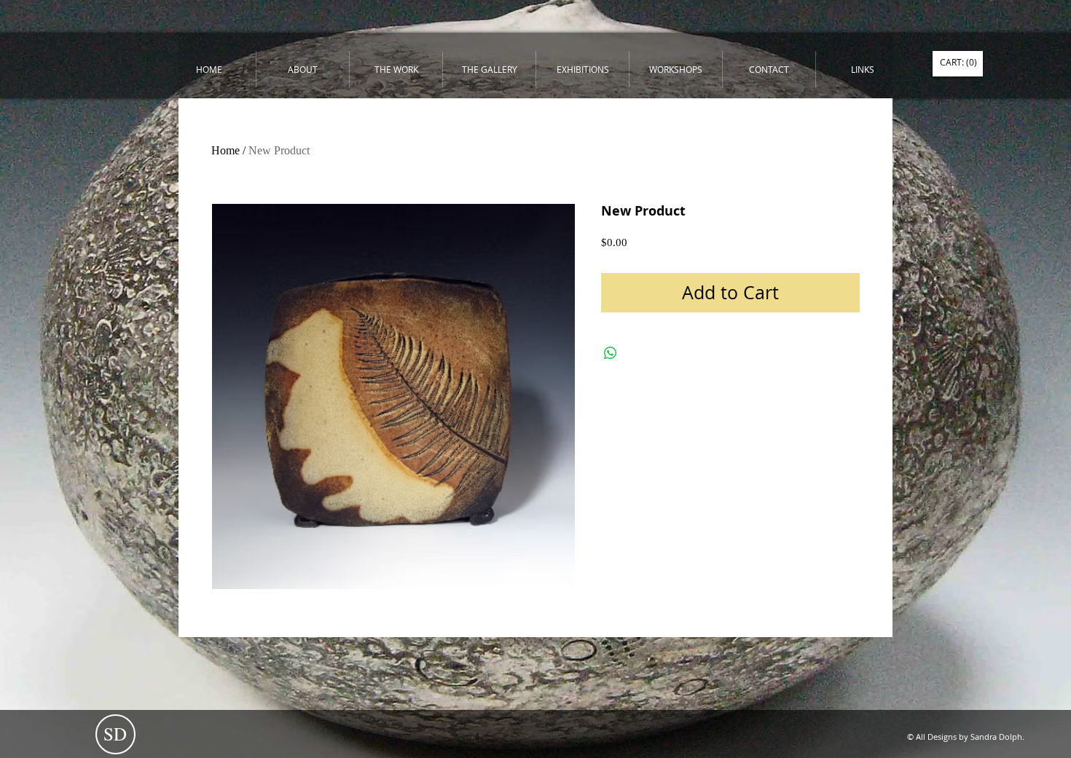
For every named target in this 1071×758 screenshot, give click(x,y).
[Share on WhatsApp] (610, 353)
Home (225, 150)
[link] (958, 63)
